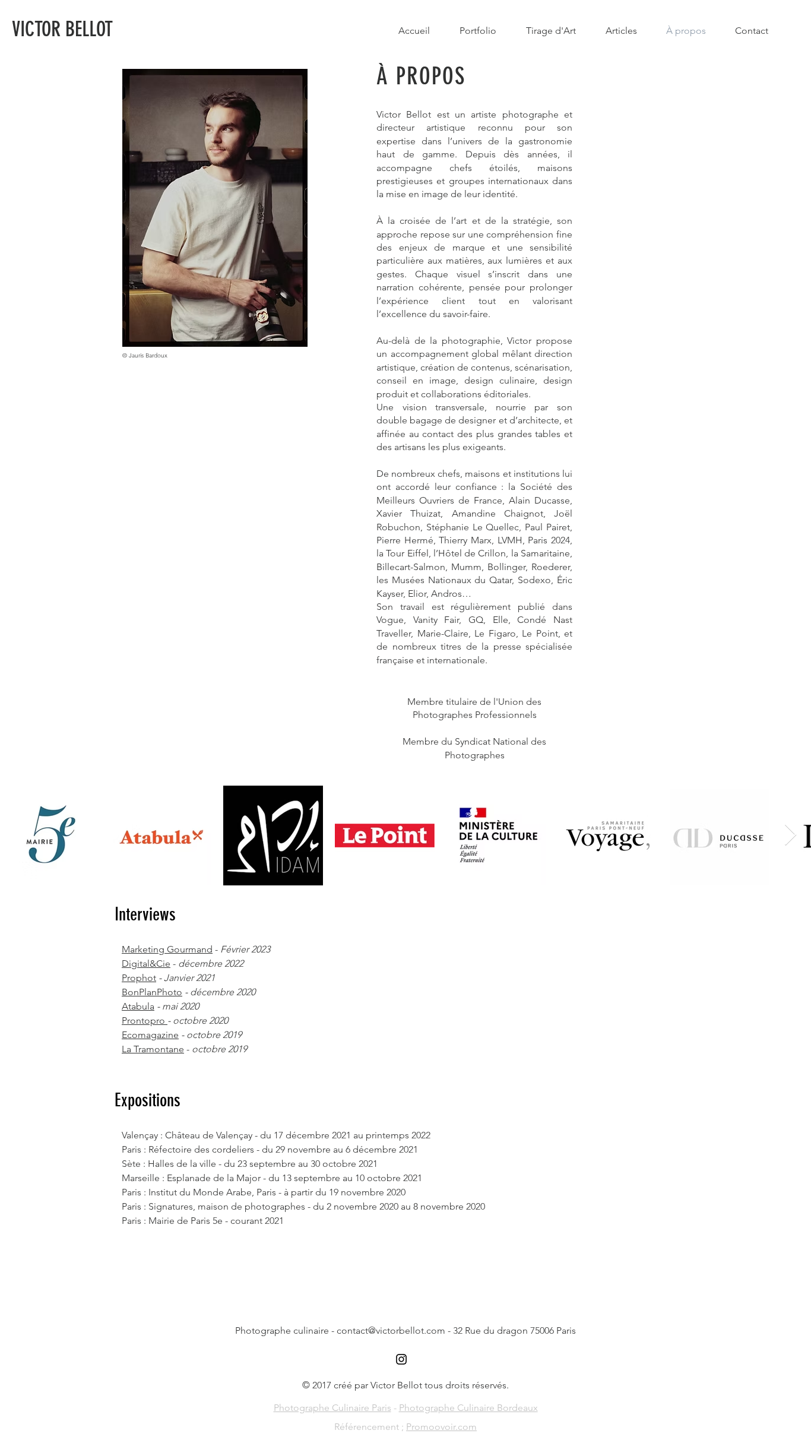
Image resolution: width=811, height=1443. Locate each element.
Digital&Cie (146, 963)
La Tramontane (153, 1049)
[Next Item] (790, 835)
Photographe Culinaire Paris (332, 1407)
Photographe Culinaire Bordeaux (468, 1407)
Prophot (139, 977)
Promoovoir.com (441, 1426)
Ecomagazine (150, 1034)
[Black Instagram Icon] (401, 1359)
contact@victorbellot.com (391, 1330)
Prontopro (144, 1020)
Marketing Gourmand (167, 949)
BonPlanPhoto (152, 992)
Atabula (138, 1006)
